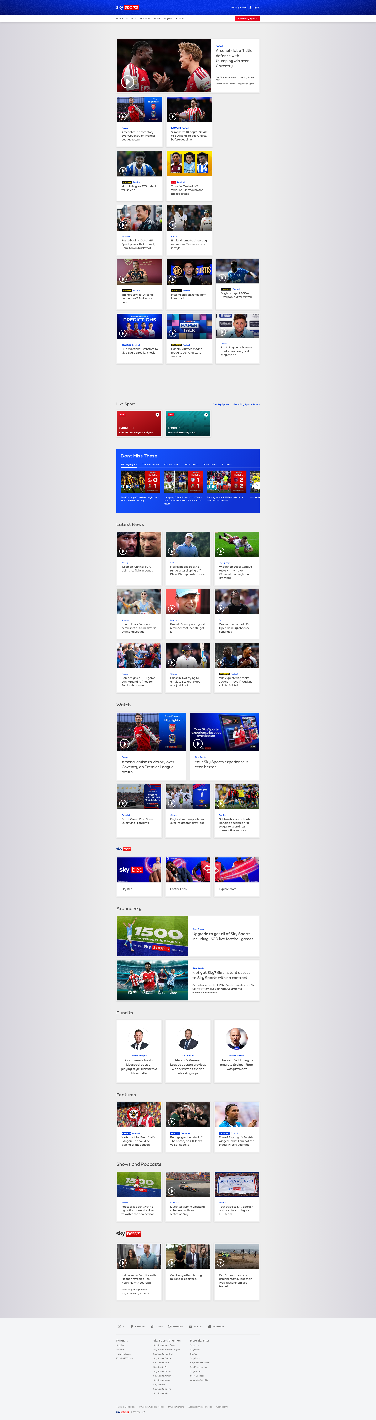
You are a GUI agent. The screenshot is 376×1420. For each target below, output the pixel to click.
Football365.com (124, 1358)
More (178, 18)
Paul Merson (188, 1056)
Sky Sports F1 (160, 1367)
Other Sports (200, 757)
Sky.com (194, 1345)
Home (119, 18)
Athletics (125, 620)
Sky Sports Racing (162, 1389)
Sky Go (193, 1354)
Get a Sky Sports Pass (246, 404)
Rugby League (225, 563)
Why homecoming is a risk (134, 1293)
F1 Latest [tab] (227, 464)
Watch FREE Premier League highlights (235, 84)
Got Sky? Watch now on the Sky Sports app (235, 78)
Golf (172, 563)
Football (219, 46)
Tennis (221, 620)
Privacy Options (176, 1407)
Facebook (140, 1327)
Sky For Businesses (199, 1363)
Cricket (174, 236)
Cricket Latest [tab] (172, 464)
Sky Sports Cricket (162, 1358)
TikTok (159, 1327)
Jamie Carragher (139, 1056)
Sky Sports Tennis (162, 1371)
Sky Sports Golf (161, 1363)
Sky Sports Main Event (164, 1345)
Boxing (125, 563)
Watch (157, 18)
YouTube (198, 1327)
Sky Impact (195, 1371)
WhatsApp (218, 1327)
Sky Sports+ (159, 1385)
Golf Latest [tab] (191, 464)
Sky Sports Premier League (166, 1349)
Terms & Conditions (125, 1407)
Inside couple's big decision (134, 1289)
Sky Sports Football (163, 1354)
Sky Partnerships (198, 1367)
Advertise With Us (199, 1380)
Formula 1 (126, 236)
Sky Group (195, 1358)
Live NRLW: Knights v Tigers (136, 432)
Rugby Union (186, 1133)
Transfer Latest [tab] (150, 464)
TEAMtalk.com (123, 1354)
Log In (256, 7)
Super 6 (120, 1349)
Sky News (195, 1349)
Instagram (178, 1327)
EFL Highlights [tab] (129, 464)
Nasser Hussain (236, 1056)
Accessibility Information (200, 1407)
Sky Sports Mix (160, 1393)
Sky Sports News (161, 1380)
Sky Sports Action (162, 1376)
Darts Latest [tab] (210, 464)
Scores (143, 18)
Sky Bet (168, 18)
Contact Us (222, 1407)
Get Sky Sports (238, 7)
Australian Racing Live (181, 432)
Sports (130, 18)
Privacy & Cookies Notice (151, 1407)
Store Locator (197, 1376)
